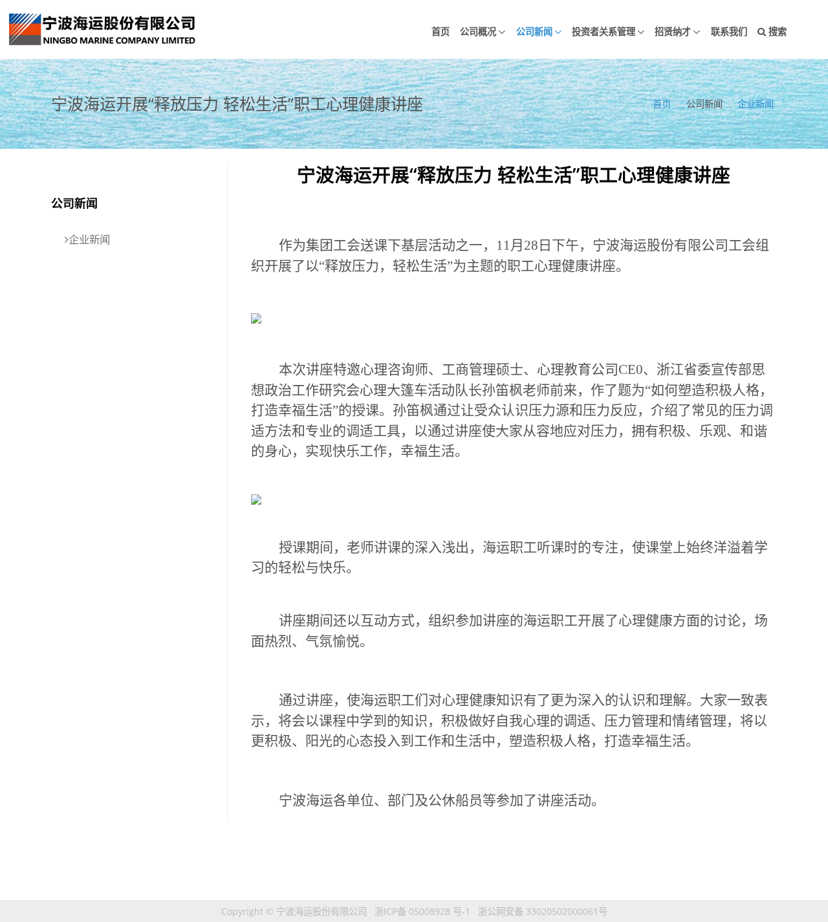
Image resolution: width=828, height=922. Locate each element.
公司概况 (478, 31)
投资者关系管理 (603, 31)
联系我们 (729, 31)
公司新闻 (534, 31)
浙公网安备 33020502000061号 (542, 911)
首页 (440, 31)
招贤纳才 (673, 31)
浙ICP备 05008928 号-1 (422, 911)
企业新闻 (755, 104)
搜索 (776, 31)
